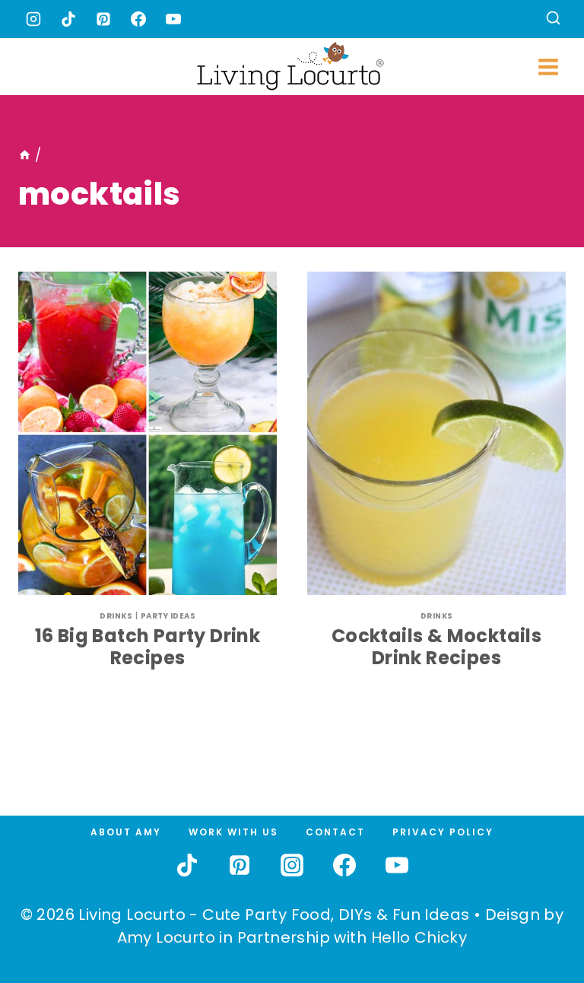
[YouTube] (173, 19)
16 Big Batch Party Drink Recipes (148, 646)
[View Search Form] (553, 19)
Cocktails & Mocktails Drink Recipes (436, 646)
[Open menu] (548, 66)
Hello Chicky (419, 937)
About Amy (125, 832)
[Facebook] (138, 19)
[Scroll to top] (539, 915)
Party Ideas (168, 616)
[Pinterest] (103, 19)
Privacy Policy (443, 832)
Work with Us (233, 832)
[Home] (24, 155)
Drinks (116, 616)
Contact (335, 832)
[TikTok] (68, 19)
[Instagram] (33, 19)
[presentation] (147, 433)
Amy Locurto (166, 937)
